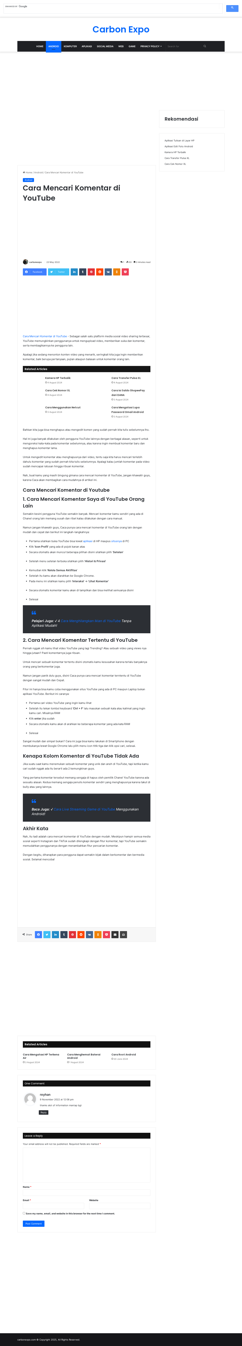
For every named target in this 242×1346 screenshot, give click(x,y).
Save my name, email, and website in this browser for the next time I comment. (70, 1213)
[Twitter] (46, 934)
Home (39, 46)
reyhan (45, 1094)
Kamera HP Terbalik (58, 378)
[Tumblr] (82, 271)
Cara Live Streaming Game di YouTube (84, 809)
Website (93, 1200)
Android (53, 46)
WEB (121, 46)
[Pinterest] (91, 271)
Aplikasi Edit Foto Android (179, 146)
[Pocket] (125, 271)
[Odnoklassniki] (116, 271)
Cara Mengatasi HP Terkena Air (41, 1056)
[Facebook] (38, 934)
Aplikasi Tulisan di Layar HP (179, 140)
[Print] (123, 934)
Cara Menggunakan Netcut (63, 407)
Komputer (70, 46)
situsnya (116, 541)
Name (27, 1186)
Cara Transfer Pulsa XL (126, 378)
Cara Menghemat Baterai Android (83, 1056)
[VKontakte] (108, 271)
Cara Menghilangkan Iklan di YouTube (91, 621)
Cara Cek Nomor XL (57, 390)
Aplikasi (87, 46)
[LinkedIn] (74, 271)
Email (27, 1200)
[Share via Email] (115, 934)
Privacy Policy (149, 46)
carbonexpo (35, 262)
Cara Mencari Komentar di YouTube (45, 336)
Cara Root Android (123, 1054)
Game (132, 46)
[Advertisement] (121, 80)
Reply (44, 1112)
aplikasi (87, 541)
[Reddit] (99, 271)
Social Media (105, 46)
